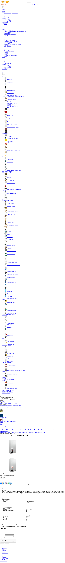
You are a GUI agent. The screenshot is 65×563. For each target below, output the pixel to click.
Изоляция (6, 54)
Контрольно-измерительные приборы (11, 41)
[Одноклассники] (2, 483)
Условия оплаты (7, 19)
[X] (5, 483)
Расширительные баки (8, 37)
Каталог (3, 9)
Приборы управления (8, 42)
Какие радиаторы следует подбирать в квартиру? (8, 421)
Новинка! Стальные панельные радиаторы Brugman (9, 403)
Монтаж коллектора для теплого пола (11, 13)
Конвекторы (6, 52)
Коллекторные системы (8, 36)
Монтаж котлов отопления (9, 59)
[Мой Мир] (3, 483)
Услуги (3, 12)
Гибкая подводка (7, 49)
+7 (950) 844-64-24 (34, 4)
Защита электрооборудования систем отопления (12, 44)
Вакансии (6, 25)
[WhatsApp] (8, 483)
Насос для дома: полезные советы (6, 413)
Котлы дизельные (9, 432)
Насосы (47, 428)
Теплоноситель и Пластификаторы (10, 55)
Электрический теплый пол (9, 51)
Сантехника (6, 48)
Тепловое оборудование (8, 50)
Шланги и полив (7, 43)
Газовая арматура (7, 33)
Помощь (3, 552)
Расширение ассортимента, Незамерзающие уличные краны (10, 405)
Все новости (2, 401)
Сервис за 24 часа (3, 417)
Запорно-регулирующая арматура (10, 34)
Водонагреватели (7, 35)
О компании (4, 23)
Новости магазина (4, 398)
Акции (3, 11)
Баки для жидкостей (7, 46)
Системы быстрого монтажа (14, 427)
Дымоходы (6, 38)
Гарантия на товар (7, 21)
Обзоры (3, 559)
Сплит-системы (7, 39)
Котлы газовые (3, 432)
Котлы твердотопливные (16, 432)
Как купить (4, 18)
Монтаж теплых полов (8, 15)
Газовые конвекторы (31, 432)
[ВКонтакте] (1, 483)
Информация (2, 546)
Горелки (5, 56)
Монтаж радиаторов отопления (9, 60)
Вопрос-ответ (4, 557)
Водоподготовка (7, 45)
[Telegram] (11, 483)
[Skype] (9, 483)
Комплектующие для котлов (40, 432)
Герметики (6, 53)
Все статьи (2, 408)
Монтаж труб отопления (8, 16)
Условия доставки (7, 20)
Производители (5, 22)
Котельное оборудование (8, 30)
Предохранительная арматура (9, 40)
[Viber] (6, 483)
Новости (5, 24)
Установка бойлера (7, 17)
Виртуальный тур (7, 71)
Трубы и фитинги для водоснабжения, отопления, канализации (15, 31)
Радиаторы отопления (8, 32)
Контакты (4, 26)
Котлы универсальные (24, 432)
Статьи (3, 556)
